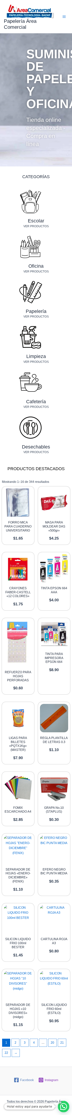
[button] (63, 1106)
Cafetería (36, 401)
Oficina (36, 266)
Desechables (36, 446)
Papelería (36, 311)
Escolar (36, 220)
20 (52, 1042)
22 (6, 1052)
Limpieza (36, 356)
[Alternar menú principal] (64, 17)
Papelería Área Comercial (20, 24)
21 (62, 1042)
